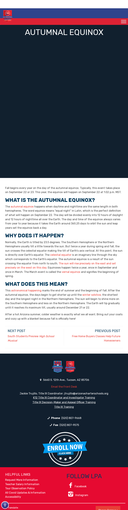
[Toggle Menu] (123, 21)
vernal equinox (71, 271)
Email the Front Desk (64, 386)
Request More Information (21, 479)
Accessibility (13, 496)
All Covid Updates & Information (25, 492)
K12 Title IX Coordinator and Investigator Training (64, 397)
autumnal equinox (22, 206)
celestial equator (60, 254)
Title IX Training (64, 406)
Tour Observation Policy (20, 488)
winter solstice (91, 294)
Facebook (80, 486)
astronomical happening (26, 290)
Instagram (81, 495)
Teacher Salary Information (22, 484)
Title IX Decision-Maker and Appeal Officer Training (64, 402)
